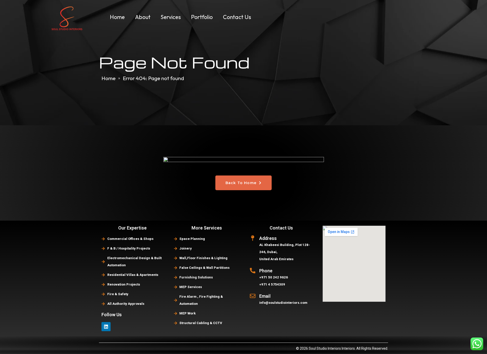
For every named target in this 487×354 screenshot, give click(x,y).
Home (117, 17)
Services (171, 17)
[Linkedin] (106, 326)
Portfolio (202, 17)
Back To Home (241, 183)
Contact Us (237, 17)
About (142, 17)
